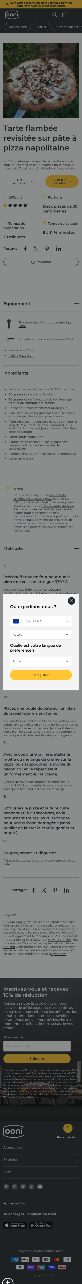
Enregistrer (41, 675)
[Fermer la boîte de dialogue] (71, 601)
